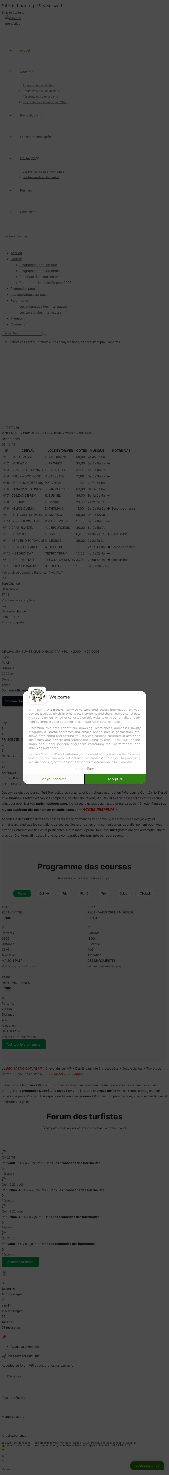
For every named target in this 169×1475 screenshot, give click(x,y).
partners (56, 709)
